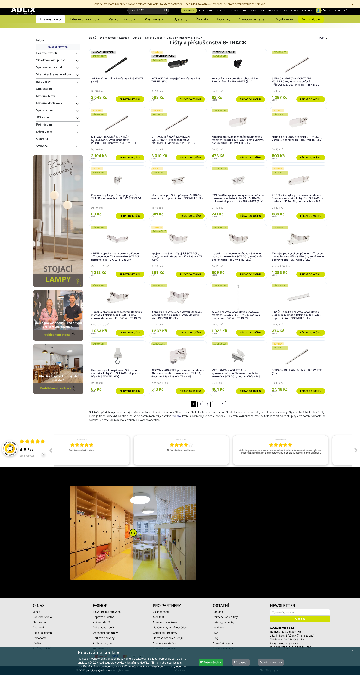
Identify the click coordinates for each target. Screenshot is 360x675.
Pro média (39, 627)
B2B (218, 10)
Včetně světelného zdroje (53, 74)
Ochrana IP (43, 139)
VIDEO (244, 10)
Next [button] (356, 450)
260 (27, 455)
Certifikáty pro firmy (165, 632)
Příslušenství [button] (154, 19)
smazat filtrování (58, 46)
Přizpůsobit (241, 662)
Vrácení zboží (101, 622)
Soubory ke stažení (164, 643)
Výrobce (42, 146)
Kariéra (37, 643)
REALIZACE (258, 10)
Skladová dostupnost (50, 60)
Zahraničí (218, 611)
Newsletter (39, 622)
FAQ (286, 10)
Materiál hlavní (46, 96)
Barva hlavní (44, 81)
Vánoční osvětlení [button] (253, 19)
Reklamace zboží (103, 627)
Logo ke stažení (42, 632)
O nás (36, 611)
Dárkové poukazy (104, 638)
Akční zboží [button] (311, 19)
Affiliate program (103, 643)
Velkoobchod (161, 611)
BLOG (294, 10)
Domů (92, 37)
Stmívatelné (44, 88)
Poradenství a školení (166, 622)
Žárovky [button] (202, 19)
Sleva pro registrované (107, 611)
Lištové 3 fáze (154, 37)
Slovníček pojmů (223, 643)
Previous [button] (50, 450)
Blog (215, 638)
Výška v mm (44, 110)
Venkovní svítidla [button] (122, 19)
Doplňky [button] (223, 19)
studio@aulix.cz (288, 643)
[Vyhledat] (165, 10)
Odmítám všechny (271, 662)
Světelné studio (42, 617)
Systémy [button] (180, 19)
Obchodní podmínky (105, 632)
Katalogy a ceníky (224, 622)
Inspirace (218, 627)
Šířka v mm (43, 117)
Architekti (158, 617)
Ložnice (124, 37)
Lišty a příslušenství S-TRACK (184, 37)
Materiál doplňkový (49, 103)
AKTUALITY (231, 10)
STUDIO (189, 10)
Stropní (137, 37)
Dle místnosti (108, 37)
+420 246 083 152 (292, 639)
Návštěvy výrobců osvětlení (170, 627)
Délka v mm (44, 131)
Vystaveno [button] (284, 19)
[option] (104, 450)
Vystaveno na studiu (50, 67)
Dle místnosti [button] (50, 19)
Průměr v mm (45, 124)
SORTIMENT (206, 10)
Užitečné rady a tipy (225, 617)
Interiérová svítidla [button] (84, 19)
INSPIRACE (274, 10)
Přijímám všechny (211, 662)
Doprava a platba (103, 617)
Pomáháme (39, 638)
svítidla (176, 416)
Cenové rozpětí (46, 53)
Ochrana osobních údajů (168, 638)
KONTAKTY (307, 10)
